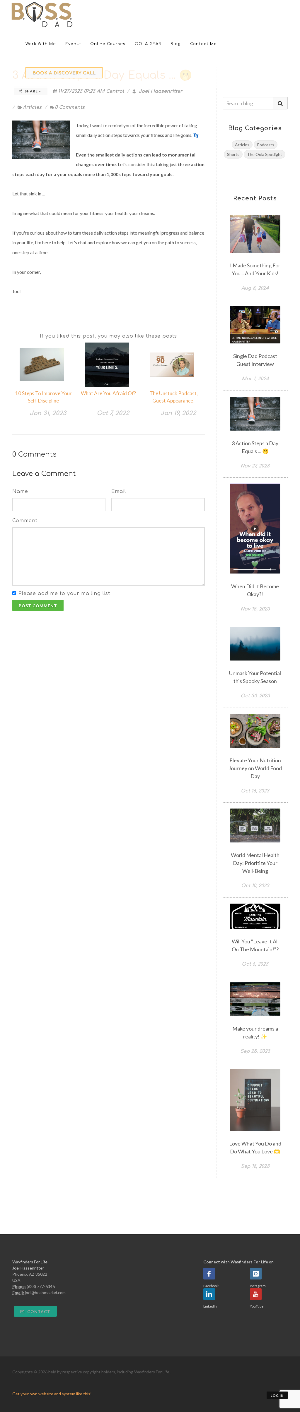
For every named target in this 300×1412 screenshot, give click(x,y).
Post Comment (38, 605)
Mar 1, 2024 (255, 378)
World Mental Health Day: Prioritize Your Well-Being (255, 863)
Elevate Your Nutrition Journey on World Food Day (255, 768)
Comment (25, 520)
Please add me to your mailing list (64, 593)
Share (31, 91)
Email (118, 491)
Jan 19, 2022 (178, 413)
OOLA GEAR (148, 44)
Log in (277, 1395)
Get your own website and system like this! (52, 1393)
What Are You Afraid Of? (108, 393)
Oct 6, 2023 (255, 964)
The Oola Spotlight (264, 154)
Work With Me (40, 44)
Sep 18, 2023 (255, 1166)
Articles (32, 107)
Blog (176, 44)
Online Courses (107, 44)
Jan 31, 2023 (48, 413)
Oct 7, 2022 (113, 413)
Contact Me (203, 44)
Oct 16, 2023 (255, 791)
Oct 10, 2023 (255, 885)
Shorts (233, 154)
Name (20, 491)
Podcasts (265, 144)
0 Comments (70, 107)
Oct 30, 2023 (255, 696)
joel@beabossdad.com (45, 1292)
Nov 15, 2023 (255, 609)
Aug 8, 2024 (255, 288)
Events (73, 44)
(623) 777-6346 (41, 1286)
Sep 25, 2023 (255, 1051)
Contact (38, 1311)
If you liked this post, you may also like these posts (108, 336)
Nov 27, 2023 (255, 466)
